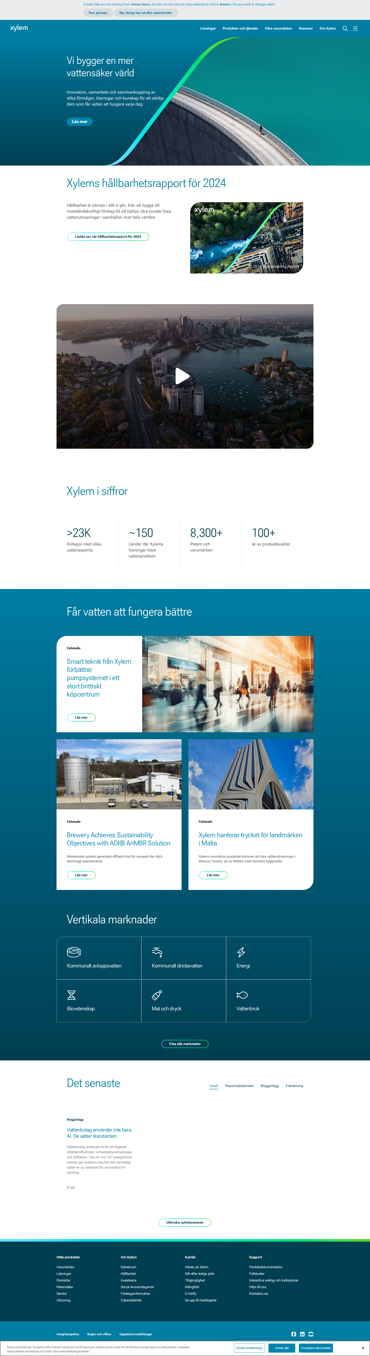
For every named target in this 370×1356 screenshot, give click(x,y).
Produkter (63, 1280)
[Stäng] (363, 1348)
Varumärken (65, 1267)
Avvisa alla (282, 1348)
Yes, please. (98, 13)
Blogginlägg (270, 1086)
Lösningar (208, 28)
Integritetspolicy (68, 1334)
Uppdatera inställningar (135, 1334)
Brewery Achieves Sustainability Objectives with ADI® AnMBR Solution (118, 839)
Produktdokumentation (265, 1267)
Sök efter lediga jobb (199, 1274)
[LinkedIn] (302, 1334)
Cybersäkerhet (131, 1300)
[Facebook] (293, 1334)
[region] (185, 1348)
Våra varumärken (278, 28)
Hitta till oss (257, 1287)
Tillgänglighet (195, 1280)
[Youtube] (310, 1334)
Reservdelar (65, 1287)
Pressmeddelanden (239, 1086)
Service (62, 1294)
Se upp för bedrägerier (200, 1300)
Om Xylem (328, 28)
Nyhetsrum (128, 1267)
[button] (185, 376)
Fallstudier (256, 1274)
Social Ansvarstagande (137, 1287)
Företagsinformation (135, 1294)
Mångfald (192, 1287)
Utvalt (213, 1086)
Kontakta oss (258, 1294)
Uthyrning (63, 1300)
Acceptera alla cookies (316, 1348)
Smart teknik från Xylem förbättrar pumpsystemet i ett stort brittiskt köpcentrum (99, 677)
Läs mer (80, 121)
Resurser (306, 28)
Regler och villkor (99, 1334)
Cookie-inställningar (249, 1348)
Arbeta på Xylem (196, 1267)
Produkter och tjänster (240, 28)
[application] (185, 376)
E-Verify (190, 1294)
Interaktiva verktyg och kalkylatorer (273, 1280)
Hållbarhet (128, 1274)
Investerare (128, 1280)
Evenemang (294, 1086)
